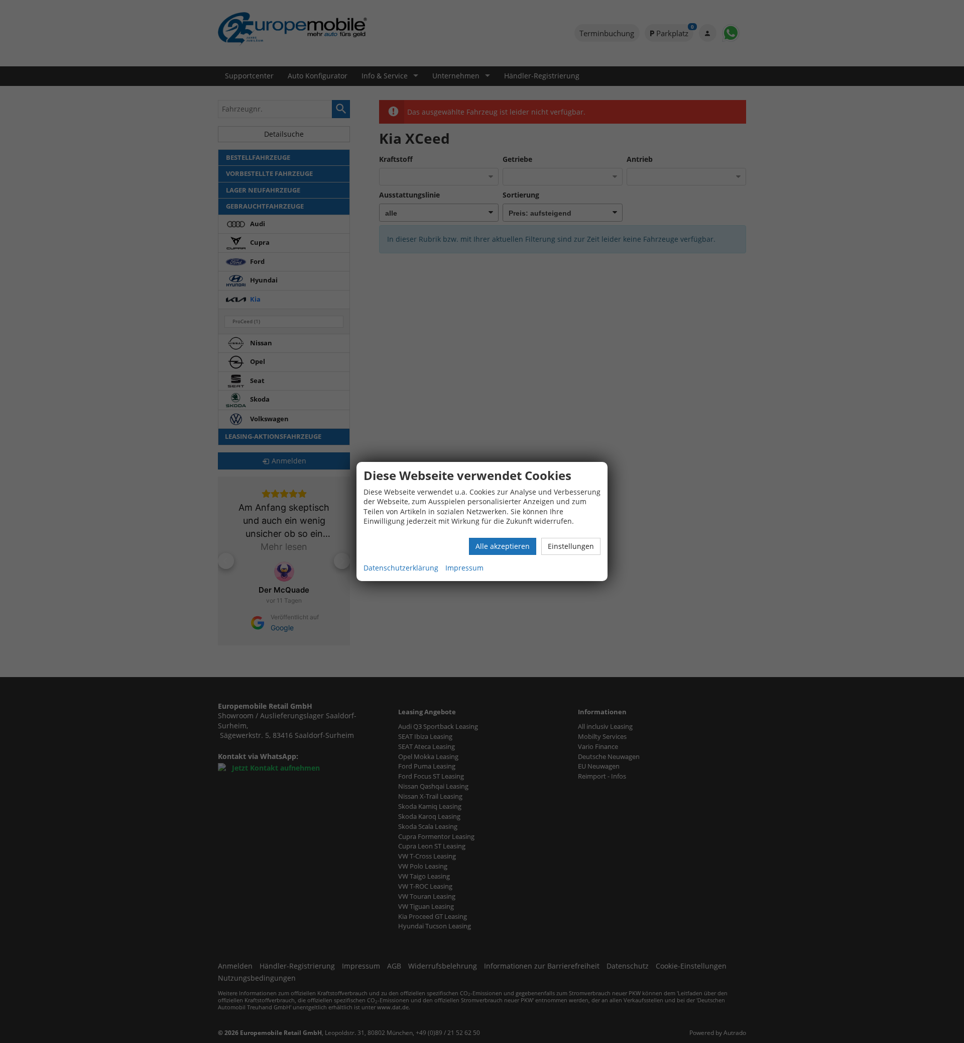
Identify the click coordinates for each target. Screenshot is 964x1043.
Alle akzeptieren (502, 546)
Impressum (464, 568)
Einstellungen (571, 546)
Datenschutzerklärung (401, 568)
